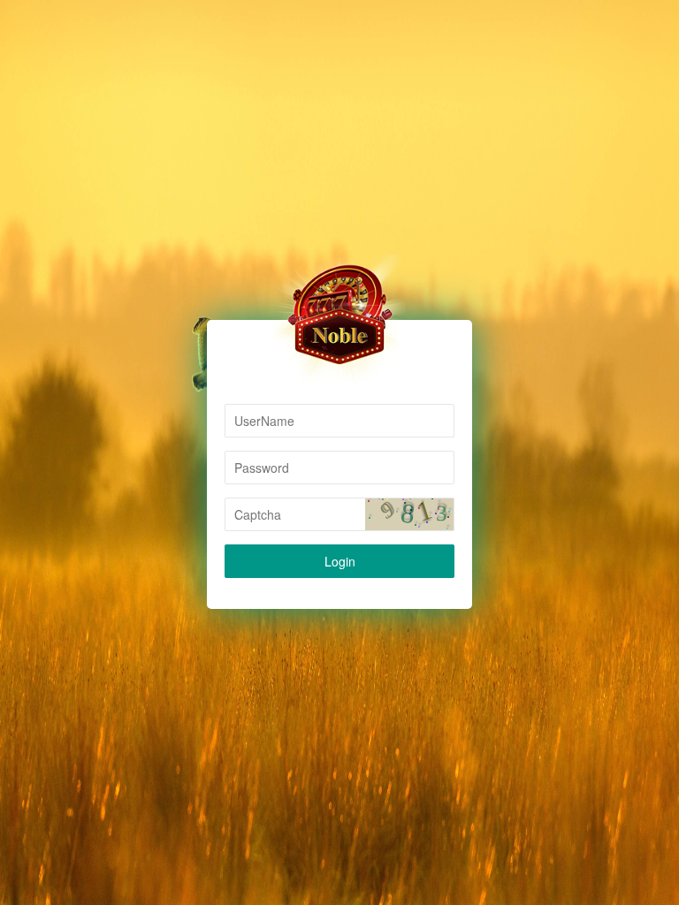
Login (339, 561)
